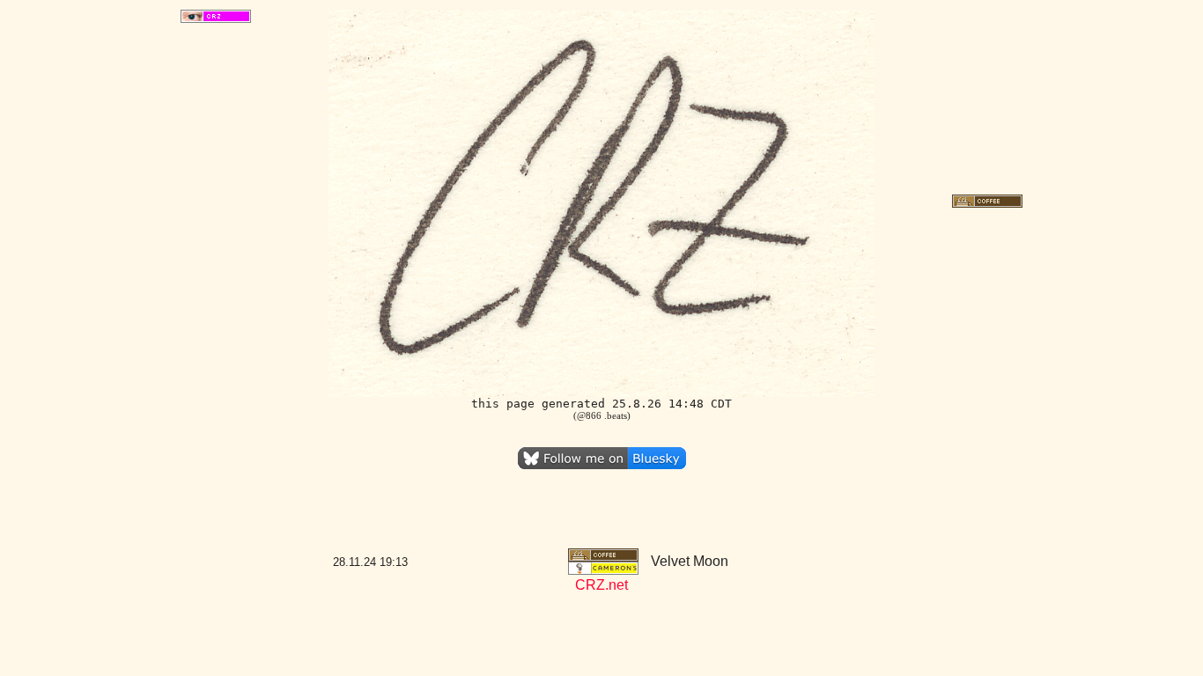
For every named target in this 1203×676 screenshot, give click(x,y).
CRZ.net (601, 584)
